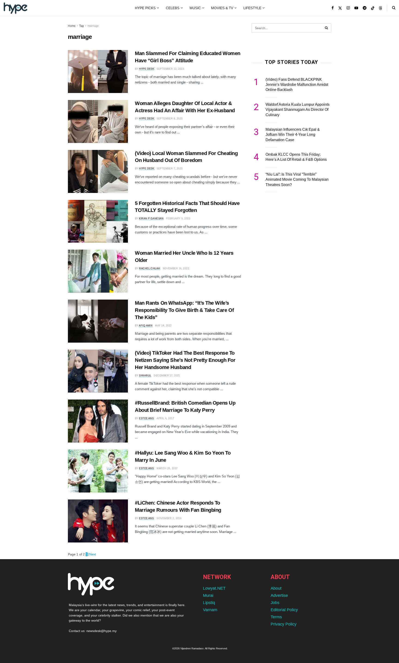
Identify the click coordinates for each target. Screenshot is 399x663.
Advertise (279, 595)
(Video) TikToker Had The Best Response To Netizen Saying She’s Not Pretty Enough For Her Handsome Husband (185, 360)
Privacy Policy (283, 624)
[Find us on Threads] (380, 8)
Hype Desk (146, 68)
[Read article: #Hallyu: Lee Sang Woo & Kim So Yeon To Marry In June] (98, 471)
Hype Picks (145, 8)
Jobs (275, 602)
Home (72, 26)
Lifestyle (252, 8)
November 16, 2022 (176, 268)
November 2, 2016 (169, 518)
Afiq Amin (145, 325)
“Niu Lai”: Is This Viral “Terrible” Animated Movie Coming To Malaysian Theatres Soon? (297, 179)
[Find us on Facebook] (333, 8)
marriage (93, 26)
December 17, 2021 (167, 375)
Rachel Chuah (149, 268)
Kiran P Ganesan (151, 218)
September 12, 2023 (170, 68)
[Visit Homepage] (15, 8)
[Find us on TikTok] (372, 8)
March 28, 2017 (167, 468)
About (276, 588)
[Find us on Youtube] (356, 8)
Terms (276, 617)
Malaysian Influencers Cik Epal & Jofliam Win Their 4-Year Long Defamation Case (293, 134)
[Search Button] (394, 8)
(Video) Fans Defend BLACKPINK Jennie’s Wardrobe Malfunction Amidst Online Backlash (297, 84)
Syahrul (145, 375)
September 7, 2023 (169, 168)
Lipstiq (209, 602)
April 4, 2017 (165, 418)
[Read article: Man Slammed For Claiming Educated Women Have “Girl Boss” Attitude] (98, 71)
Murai (208, 595)
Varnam (210, 609)
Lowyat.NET (214, 588)
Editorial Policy (284, 609)
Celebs (172, 8)
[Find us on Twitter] (340, 8)
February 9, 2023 (178, 218)
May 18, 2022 (163, 325)
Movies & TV (222, 8)
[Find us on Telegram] (364, 8)
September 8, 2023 (169, 118)
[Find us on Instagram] (348, 8)
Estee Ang (146, 418)
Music (195, 8)
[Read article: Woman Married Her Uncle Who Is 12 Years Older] (98, 271)
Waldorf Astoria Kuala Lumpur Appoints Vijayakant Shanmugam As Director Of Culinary (297, 109)
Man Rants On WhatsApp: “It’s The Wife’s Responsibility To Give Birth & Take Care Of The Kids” (184, 310)
